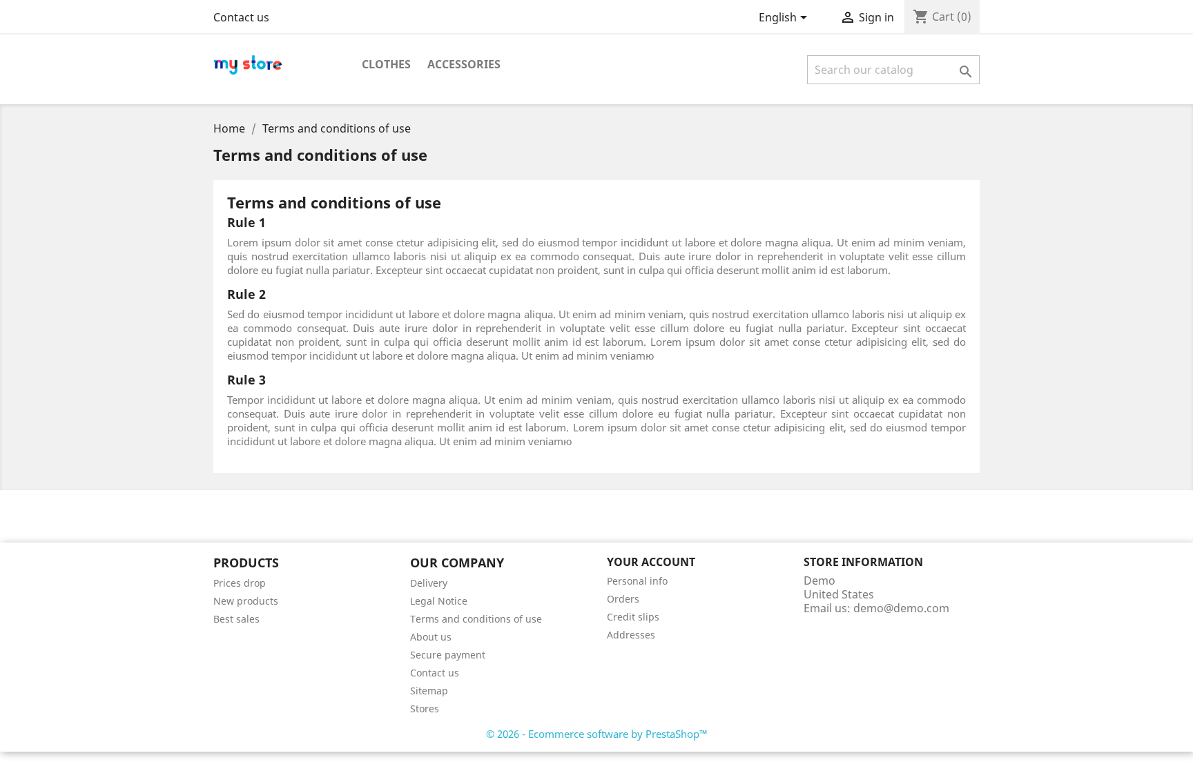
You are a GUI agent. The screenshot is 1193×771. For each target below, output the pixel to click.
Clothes (386, 64)
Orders (623, 598)
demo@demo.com (901, 608)
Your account (651, 561)
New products (245, 600)
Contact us (241, 17)
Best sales (236, 618)
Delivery (428, 582)
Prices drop (239, 582)
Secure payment (447, 654)
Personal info (637, 580)
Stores (424, 708)
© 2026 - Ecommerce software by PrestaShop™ (597, 734)
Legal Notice (438, 600)
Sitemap (429, 690)
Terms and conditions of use (476, 618)
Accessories (464, 64)
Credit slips (633, 616)
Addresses (631, 634)
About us (431, 636)
